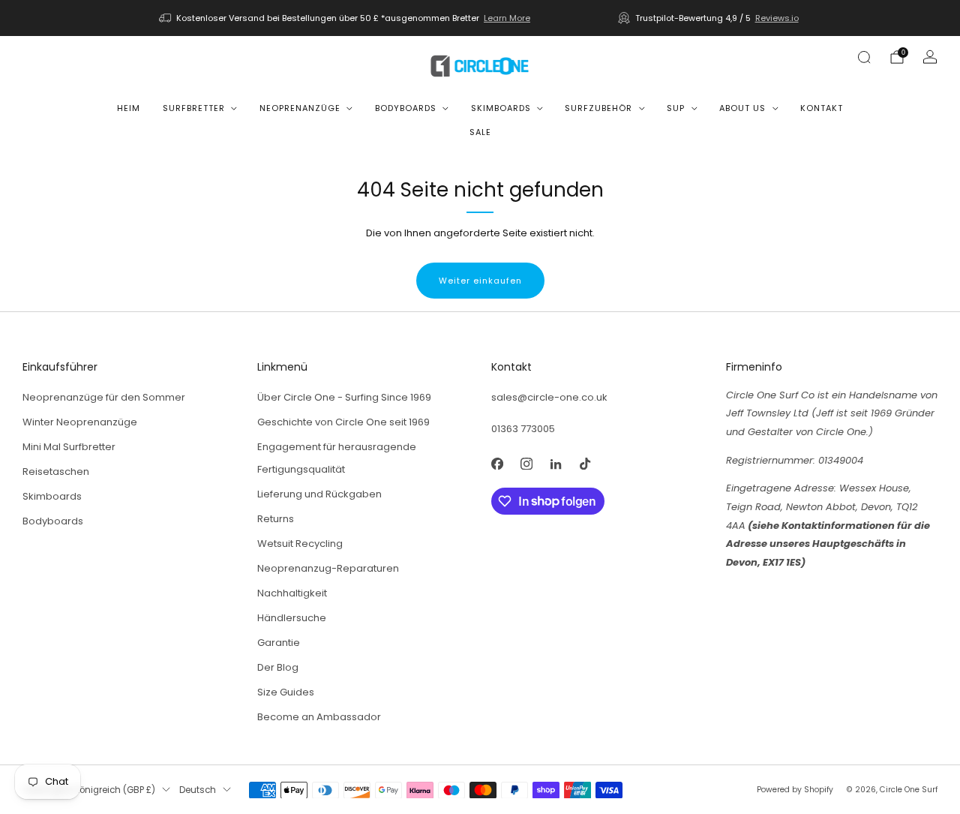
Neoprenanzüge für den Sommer (103, 397)
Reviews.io (777, 18)
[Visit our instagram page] (526, 464)
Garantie (278, 642)
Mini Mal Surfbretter (69, 447)
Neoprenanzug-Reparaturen (328, 568)
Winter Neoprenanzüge (79, 422)
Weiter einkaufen (480, 281)
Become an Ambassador (319, 717)
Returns (275, 519)
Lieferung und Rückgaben (319, 494)
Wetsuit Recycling (300, 543)
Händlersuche (291, 618)
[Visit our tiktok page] (584, 464)
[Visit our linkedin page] (555, 464)
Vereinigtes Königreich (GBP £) (88, 790)
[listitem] (345, 18)
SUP (676, 108)
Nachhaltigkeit (292, 593)
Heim (128, 108)
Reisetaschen (55, 471)
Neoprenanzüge (300, 108)
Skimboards (501, 108)
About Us (742, 108)
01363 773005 (523, 429)
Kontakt (821, 108)
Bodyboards (405, 108)
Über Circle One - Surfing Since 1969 (344, 397)
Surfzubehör (598, 108)
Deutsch (197, 790)
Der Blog (277, 667)
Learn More (507, 18)
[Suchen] (864, 57)
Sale (480, 132)
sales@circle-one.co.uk (549, 397)
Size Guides (285, 692)
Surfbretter (194, 108)
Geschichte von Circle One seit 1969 (343, 422)
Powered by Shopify (795, 789)
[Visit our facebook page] (497, 464)
